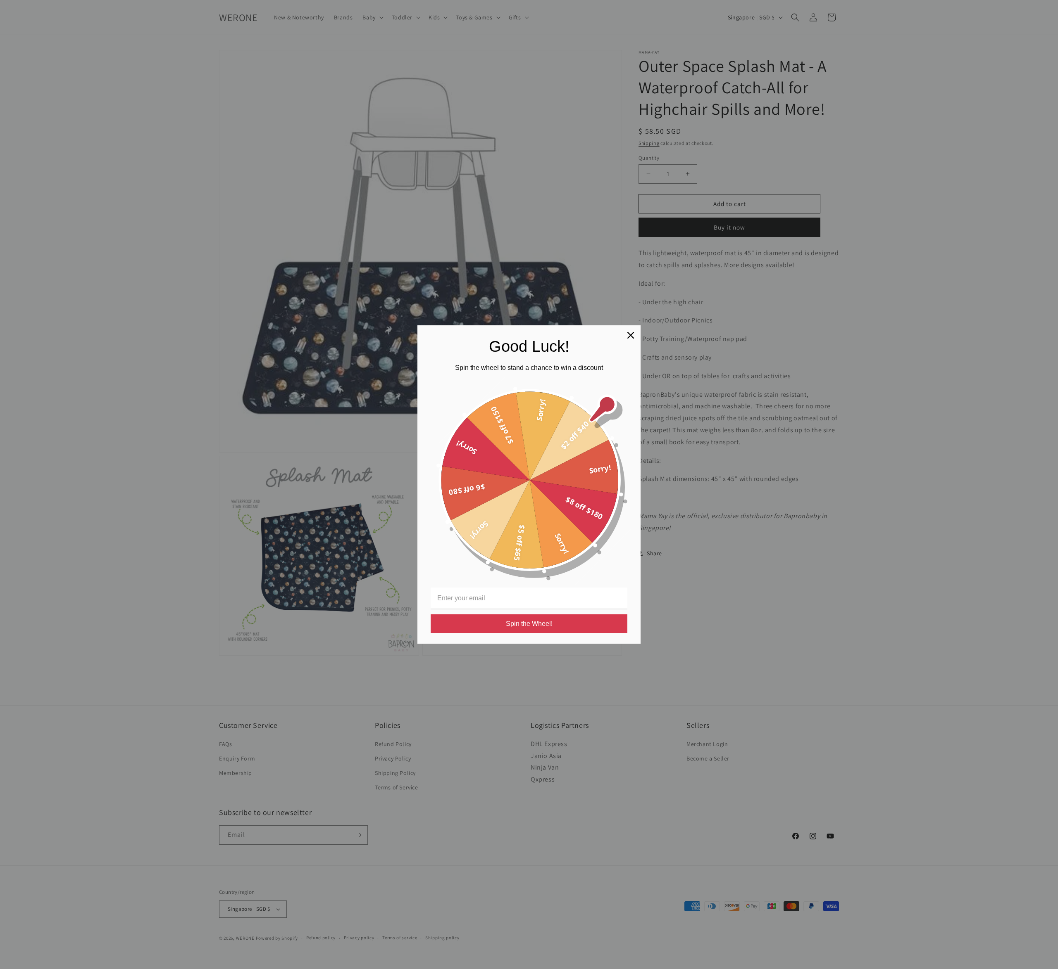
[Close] (631, 335)
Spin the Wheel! (529, 623)
